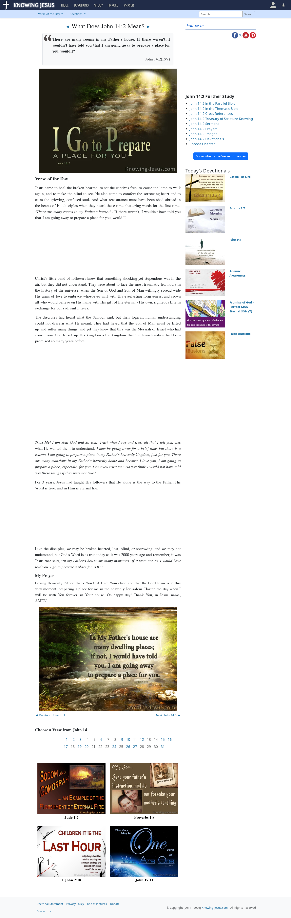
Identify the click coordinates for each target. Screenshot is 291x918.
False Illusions (239, 334)
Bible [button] (65, 5)
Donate (115, 904)
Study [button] (98, 5)
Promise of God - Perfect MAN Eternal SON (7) (241, 306)
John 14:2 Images (203, 133)
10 (128, 739)
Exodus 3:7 (237, 208)
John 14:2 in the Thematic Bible (213, 108)
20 (86, 747)
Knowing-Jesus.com (215, 907)
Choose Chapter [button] (202, 144)
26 (128, 747)
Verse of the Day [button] (49, 14)
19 (80, 747)
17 (66, 747)
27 (135, 747)
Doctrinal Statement (50, 904)
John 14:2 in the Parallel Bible (212, 103)
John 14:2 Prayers (203, 128)
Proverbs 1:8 (144, 817)
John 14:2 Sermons (204, 123)
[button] (273, 5)
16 (170, 739)
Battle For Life (240, 177)
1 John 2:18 (71, 880)
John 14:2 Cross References (211, 113)
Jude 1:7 (72, 817)
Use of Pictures (97, 904)
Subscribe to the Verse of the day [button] (221, 156)
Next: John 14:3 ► (168, 715)
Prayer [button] (129, 5)
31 (163, 747)
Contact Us (44, 911)
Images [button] (114, 5)
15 (163, 739)
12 (142, 739)
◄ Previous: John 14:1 (50, 715)
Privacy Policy (75, 904)
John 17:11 (144, 880)
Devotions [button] (81, 5)
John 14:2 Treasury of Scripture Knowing (221, 118)
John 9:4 (235, 239)
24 (114, 747)
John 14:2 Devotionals (206, 139)
